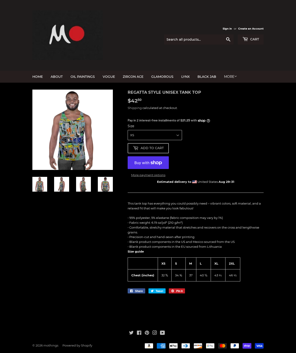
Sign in (227, 28)
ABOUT (57, 77)
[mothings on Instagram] (154, 333)
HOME (37, 77)
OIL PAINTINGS (83, 77)
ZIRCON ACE (133, 77)
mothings (50, 345)
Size (131, 126)
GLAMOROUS (162, 77)
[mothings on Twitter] (131, 333)
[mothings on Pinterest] (147, 333)
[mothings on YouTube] (162, 333)
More (229, 77)
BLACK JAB (206, 77)
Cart (254, 39)
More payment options (148, 175)
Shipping (135, 108)
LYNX (185, 77)
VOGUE (109, 77)
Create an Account (251, 28)
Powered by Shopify (77, 345)
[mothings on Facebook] (139, 333)
